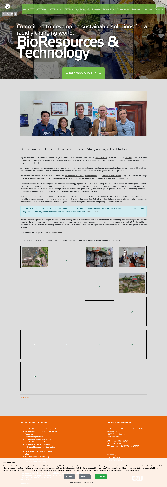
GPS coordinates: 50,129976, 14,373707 (123, 414)
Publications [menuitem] (108, 9)
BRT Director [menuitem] (55, 9)
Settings (69, 476)
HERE (59, 233)
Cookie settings (25, 451)
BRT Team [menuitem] (41, 9)
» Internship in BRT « (83, 73)
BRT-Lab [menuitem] (69, 9)
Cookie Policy (75, 482)
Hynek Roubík (101, 158)
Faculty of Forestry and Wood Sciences (40, 409)
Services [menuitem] (148, 9)
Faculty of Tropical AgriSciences (37, 412)
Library (27, 422)
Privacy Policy (89, 482)
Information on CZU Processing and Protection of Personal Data (40, 443)
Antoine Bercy (26, 160)
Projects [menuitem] (96, 9)
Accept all (101, 476)
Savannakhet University (74, 176)
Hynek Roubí (93, 212)
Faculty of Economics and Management (40, 397)
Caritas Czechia (91, 176)
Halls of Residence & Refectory (37, 424)
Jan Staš (128, 158)
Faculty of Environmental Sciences (38, 407)
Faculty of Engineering (34, 404)
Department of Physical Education (38, 419)
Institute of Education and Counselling (40, 415)
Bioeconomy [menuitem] (123, 9)
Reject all (84, 476)
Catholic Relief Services (111, 176)
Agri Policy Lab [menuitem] (82, 9)
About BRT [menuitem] (28, 9)
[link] (160, 8)
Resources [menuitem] (136, 9)
